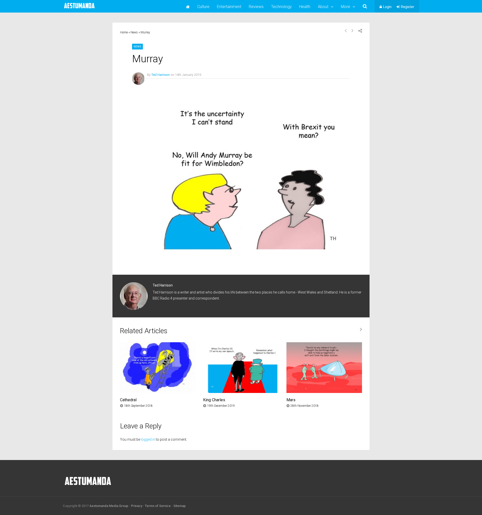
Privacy (136, 506)
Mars (290, 399)
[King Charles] (241, 391)
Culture (203, 6)
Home (124, 32)
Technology (281, 6)
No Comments (157, 82)
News (134, 32)
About (323, 6)
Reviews (256, 6)
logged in (148, 439)
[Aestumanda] (79, 8)
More (345, 6)
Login (387, 7)
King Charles (214, 399)
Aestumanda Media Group (108, 506)
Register (407, 7)
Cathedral (128, 399)
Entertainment (229, 6)
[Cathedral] (158, 391)
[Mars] (324, 391)
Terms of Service (158, 506)
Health (304, 6)
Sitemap (179, 506)
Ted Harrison (160, 75)
